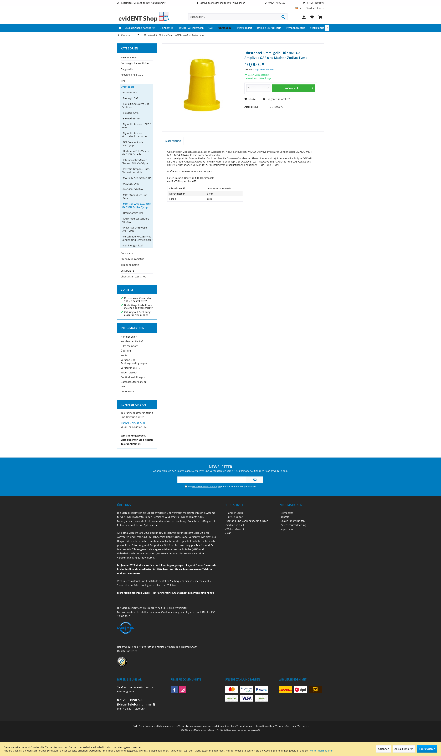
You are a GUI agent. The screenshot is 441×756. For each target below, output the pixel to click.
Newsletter (286, 512)
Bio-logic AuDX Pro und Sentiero (136, 105)
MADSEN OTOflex (132, 189)
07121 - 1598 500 (133, 423)
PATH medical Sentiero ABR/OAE (135, 220)
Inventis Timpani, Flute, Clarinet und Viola (136, 170)
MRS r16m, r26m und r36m (134, 196)
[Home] (120, 28)
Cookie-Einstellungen (133, 377)
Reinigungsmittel (132, 245)
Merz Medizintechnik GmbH (133, 592)
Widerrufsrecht (129, 372)
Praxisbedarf (128, 253)
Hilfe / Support (129, 346)
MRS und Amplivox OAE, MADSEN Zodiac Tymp (136, 205)
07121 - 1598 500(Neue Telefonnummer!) (136, 702)
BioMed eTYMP (131, 118)
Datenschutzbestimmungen (206, 486)
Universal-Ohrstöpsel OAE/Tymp (134, 229)
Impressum (127, 391)
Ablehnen (383, 748)
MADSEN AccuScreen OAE (137, 178)
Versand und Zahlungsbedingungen (134, 361)
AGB (123, 386)
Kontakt (125, 355)
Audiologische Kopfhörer (135, 63)
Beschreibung (173, 141)
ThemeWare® (253, 729)
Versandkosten (185, 726)
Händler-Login (129, 336)
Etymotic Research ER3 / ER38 (136, 126)
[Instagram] (182, 689)
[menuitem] (314, 8)
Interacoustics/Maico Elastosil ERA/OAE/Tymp (135, 161)
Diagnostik (127, 69)
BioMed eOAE (130, 112)
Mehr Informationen (321, 750)
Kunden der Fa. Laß (132, 341)
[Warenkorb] (320, 16)
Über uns (126, 350)
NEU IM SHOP (128, 57)
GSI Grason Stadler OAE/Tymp (133, 143)
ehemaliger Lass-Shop (133, 276)
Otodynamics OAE (133, 213)
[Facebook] (174, 689)
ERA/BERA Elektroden (133, 75)
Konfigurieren (427, 748)
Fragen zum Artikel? (278, 99)
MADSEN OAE (130, 183)
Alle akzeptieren (403, 748)
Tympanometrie (130, 264)
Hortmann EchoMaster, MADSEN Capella (136, 152)
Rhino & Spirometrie (132, 259)
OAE (123, 81)
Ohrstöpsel (127, 86)
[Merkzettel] (312, 16)
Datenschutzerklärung (133, 381)
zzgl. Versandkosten (264, 69)
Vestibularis (127, 270)
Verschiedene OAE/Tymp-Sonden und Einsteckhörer (137, 238)
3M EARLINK (129, 92)
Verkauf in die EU (131, 367)
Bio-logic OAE (130, 98)
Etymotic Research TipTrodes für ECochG (134, 134)
